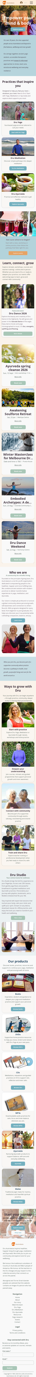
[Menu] (31, 2)
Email (4, 1359)
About (17, 1300)
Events (17, 1320)
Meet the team (17, 1305)
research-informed (20, 60)
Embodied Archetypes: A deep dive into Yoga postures (18, 500)
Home (17, 1297)
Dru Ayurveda (17, 1312)
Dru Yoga (17, 1307)
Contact (17, 1322)
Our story (17, 1302)
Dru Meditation (17, 1310)
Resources (17, 1315)
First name (6, 1351)
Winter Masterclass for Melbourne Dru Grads (18, 456)
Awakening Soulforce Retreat (18, 412)
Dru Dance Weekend (18, 544)
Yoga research (17, 1317)
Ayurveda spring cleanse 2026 (18, 368)
